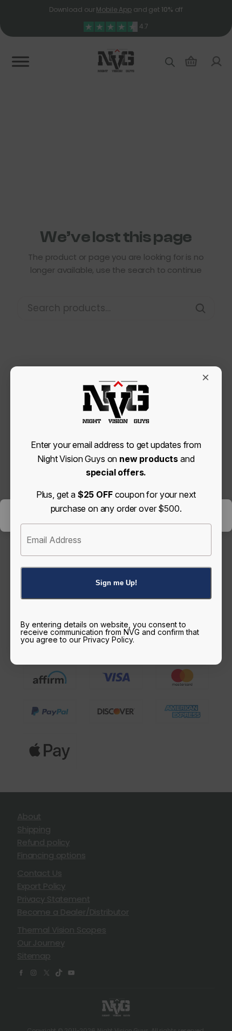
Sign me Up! (116, 583)
